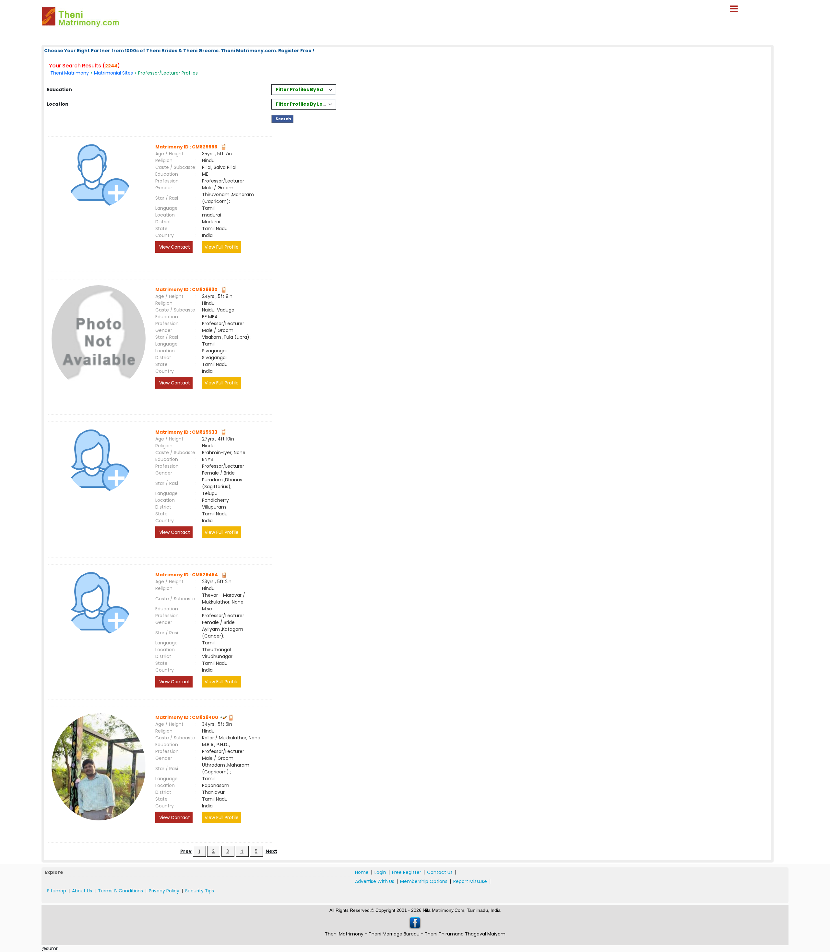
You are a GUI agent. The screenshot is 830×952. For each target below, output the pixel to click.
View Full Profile (222, 247)
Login (380, 872)
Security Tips (199, 890)
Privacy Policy (164, 890)
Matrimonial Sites (113, 73)
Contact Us (440, 872)
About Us (82, 890)
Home (362, 872)
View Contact (174, 247)
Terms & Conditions (120, 890)
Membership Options (423, 881)
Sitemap (56, 890)
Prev (186, 851)
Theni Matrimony (69, 73)
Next (271, 851)
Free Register (406, 872)
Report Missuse (470, 881)
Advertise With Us (374, 881)
